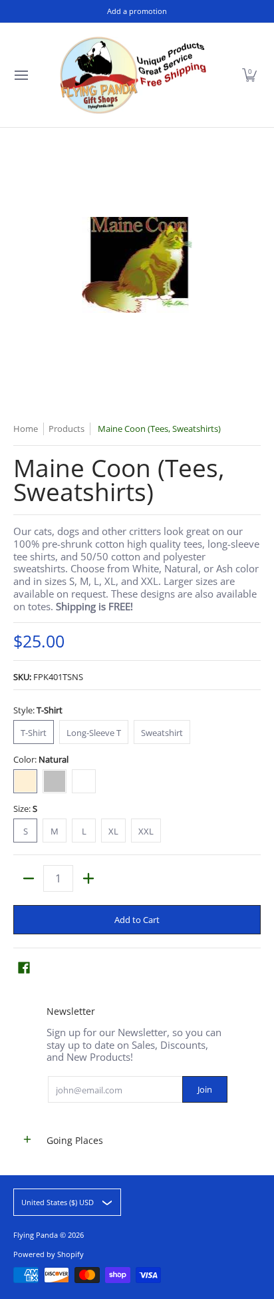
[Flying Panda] (133, 75)
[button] (249, 75)
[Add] (88, 878)
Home (25, 429)
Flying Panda (35, 1235)
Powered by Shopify (48, 1254)
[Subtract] (28, 878)
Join (205, 1089)
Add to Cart (137, 920)
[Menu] (20, 75)
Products (66, 429)
